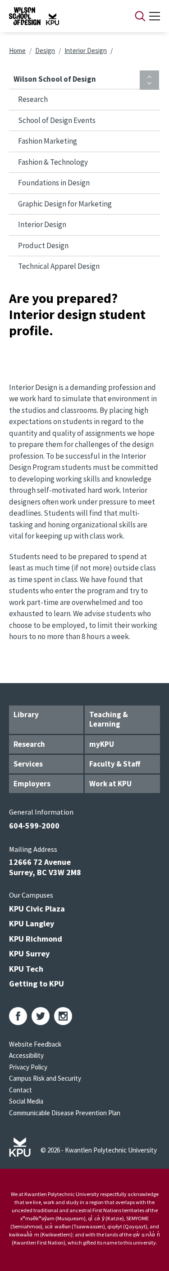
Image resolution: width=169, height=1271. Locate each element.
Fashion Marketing (47, 141)
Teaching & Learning (108, 719)
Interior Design (85, 50)
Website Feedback (35, 1044)
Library (26, 714)
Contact (20, 1090)
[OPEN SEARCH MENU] (140, 16)
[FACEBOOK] (18, 1016)
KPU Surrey (29, 953)
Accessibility (26, 1055)
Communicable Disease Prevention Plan (64, 1113)
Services (28, 764)
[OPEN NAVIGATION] (154, 16)
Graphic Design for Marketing (65, 204)
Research (33, 99)
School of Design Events (57, 120)
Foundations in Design (54, 183)
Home (17, 50)
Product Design (43, 245)
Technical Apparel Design (59, 266)
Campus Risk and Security (45, 1078)
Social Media (26, 1101)
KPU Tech (26, 969)
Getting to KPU (36, 983)
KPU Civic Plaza (37, 908)
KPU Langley (31, 923)
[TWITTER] (41, 1016)
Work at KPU (110, 784)
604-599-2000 (34, 825)
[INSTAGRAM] (63, 1016)
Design (45, 50)
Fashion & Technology (53, 162)
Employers (32, 784)
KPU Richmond (35, 939)
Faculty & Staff (114, 764)
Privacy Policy (28, 1067)
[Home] (60, 16)
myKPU (101, 744)
